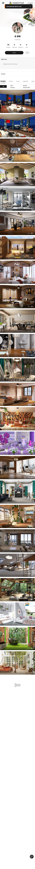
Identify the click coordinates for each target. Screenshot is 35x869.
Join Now (30, 3)
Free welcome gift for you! (14, 6)
